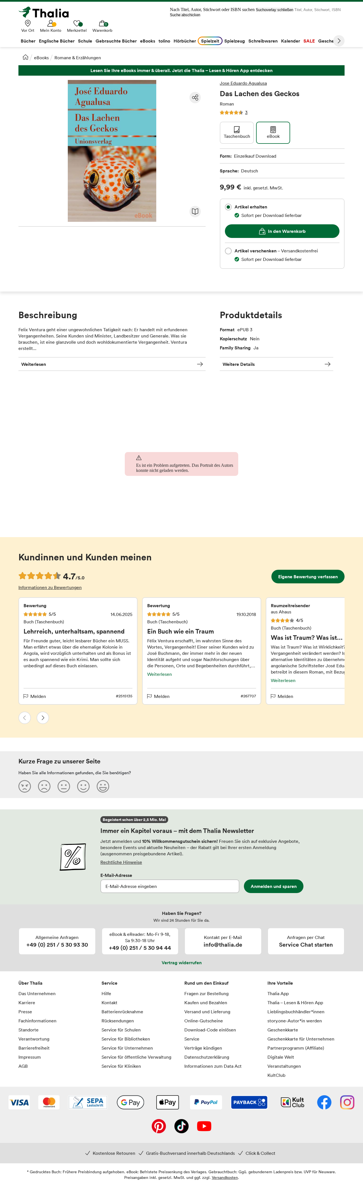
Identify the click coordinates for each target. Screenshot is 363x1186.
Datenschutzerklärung (206, 1057)
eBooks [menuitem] (147, 41)
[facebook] (324, 1103)
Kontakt (109, 1002)
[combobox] (228, 207)
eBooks (41, 57)
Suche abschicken (185, 15)
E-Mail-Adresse (116, 875)
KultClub (276, 1075)
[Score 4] (83, 786)
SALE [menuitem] (309, 41)
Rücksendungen (118, 1020)
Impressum (29, 1057)
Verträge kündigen (203, 1048)
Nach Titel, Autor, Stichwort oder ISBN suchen (212, 9)
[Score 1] (24, 786)
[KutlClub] (293, 1103)
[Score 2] (44, 786)
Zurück (24, 718)
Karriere (26, 1002)
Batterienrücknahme (122, 1011)
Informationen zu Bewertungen (50, 587)
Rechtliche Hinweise (121, 862)
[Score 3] (64, 786)
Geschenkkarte (282, 1030)
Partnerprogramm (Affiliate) (295, 1048)
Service (109, 983)
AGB (23, 1066)
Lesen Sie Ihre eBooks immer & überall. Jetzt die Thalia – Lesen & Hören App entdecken (181, 70)
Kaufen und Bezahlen (205, 1002)
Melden (38, 696)
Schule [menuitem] (85, 41)
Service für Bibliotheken (126, 1039)
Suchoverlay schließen (274, 10)
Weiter (339, 41)
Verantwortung (33, 1039)
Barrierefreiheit (34, 1048)
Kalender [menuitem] (290, 41)
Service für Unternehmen (127, 1048)
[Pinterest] (159, 1126)
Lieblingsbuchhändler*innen (295, 1011)
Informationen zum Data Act (213, 1066)
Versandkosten (225, 1177)
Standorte (28, 1030)
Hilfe (106, 993)
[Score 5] (103, 786)
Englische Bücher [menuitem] (57, 41)
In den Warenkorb (287, 231)
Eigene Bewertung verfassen (308, 576)
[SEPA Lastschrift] (88, 1103)
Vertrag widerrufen (182, 962)
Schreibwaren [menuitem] (263, 41)
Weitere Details (239, 364)
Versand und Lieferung (207, 1011)
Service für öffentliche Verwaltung (136, 1057)
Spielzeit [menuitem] (210, 41)
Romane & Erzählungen (77, 57)
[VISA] (19, 1103)
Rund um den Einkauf (206, 983)
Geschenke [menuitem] (330, 41)
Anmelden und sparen (274, 886)
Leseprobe (195, 211)
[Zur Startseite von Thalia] (46, 12)
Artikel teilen (195, 97)
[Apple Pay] (167, 1103)
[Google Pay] (130, 1103)
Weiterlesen (33, 364)
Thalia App (278, 993)
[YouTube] (204, 1126)
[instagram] (347, 1103)
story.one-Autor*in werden (294, 1020)
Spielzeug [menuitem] (234, 41)
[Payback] (249, 1103)
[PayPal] (206, 1103)
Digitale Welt (280, 1057)
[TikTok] (181, 1126)
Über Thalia (30, 983)
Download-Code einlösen (210, 1030)
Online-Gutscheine (203, 1020)
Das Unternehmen (37, 993)
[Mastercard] (49, 1103)
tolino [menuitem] (164, 41)
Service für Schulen (121, 1030)
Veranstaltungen (284, 1066)
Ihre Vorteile (280, 983)
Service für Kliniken (121, 1066)
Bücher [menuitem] (28, 41)
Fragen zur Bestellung (206, 993)
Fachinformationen (37, 1020)
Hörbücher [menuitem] (185, 41)
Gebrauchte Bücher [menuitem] (116, 41)
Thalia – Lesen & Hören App (295, 1002)
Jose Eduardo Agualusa (243, 83)
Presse (25, 1011)
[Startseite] (25, 57)
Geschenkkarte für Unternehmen (300, 1039)
